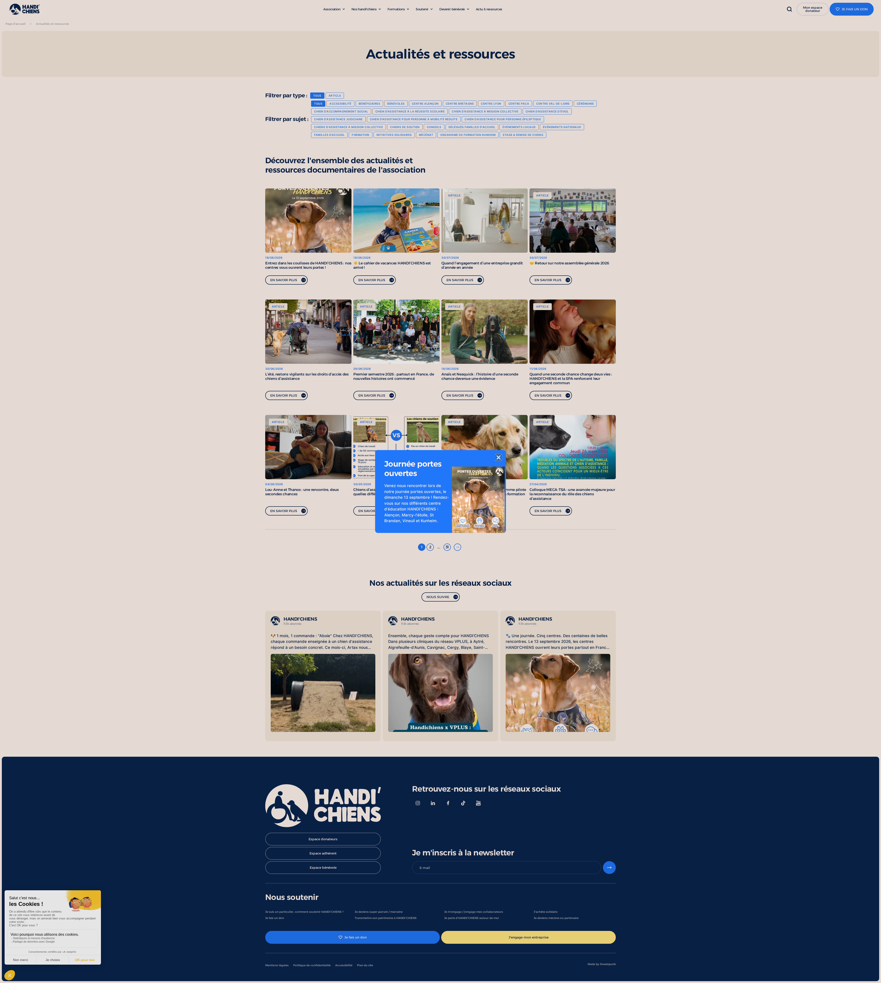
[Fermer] (498, 457)
